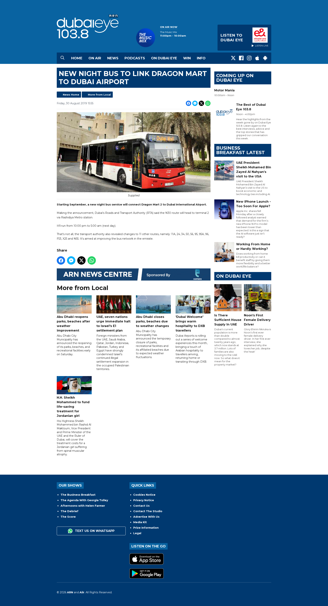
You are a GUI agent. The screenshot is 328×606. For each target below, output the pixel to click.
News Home (71, 94)
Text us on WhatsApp (94, 531)
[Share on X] (201, 103)
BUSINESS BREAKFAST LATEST (240, 150)
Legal (137, 533)
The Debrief (69, 511)
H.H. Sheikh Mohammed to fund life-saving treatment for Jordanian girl (73, 407)
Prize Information (146, 527)
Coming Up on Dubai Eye (235, 78)
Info (201, 58)
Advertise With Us (146, 516)
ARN (70, 592)
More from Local (99, 94)
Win (187, 58)
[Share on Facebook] (188, 103)
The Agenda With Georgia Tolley (84, 500)
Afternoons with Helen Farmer (83, 505)
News (112, 58)
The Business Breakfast (78, 494)
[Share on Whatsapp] (208, 103)
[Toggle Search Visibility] (62, 58)
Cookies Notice (144, 494)
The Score (68, 516)
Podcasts (135, 58)
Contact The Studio (147, 511)
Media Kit (140, 522)
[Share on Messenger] (195, 103)
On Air (94, 58)
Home (76, 58)
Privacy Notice (143, 500)
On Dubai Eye (164, 58)
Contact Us (141, 505)
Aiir (82, 592)
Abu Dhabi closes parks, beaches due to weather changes (152, 321)
